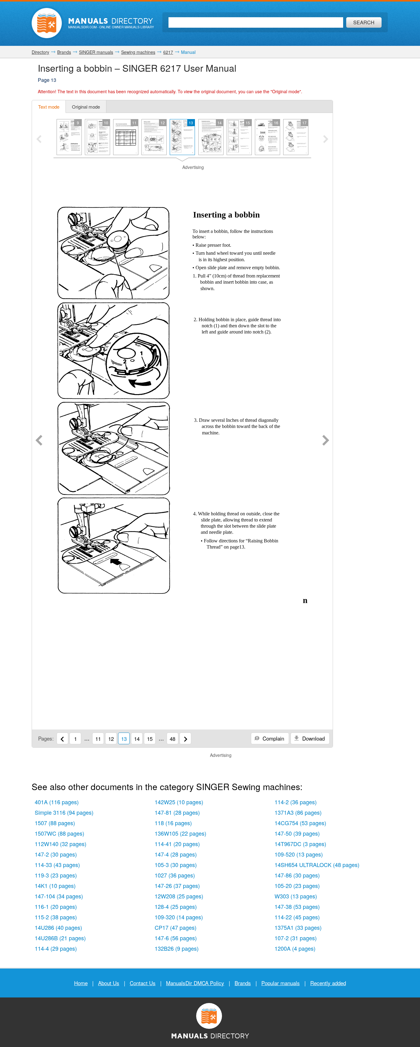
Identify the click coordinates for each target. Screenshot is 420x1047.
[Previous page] (39, 441)
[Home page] (47, 23)
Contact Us (143, 983)
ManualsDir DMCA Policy (195, 983)
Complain (272, 738)
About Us (108, 983)
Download (313, 738)
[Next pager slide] (325, 139)
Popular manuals (280, 983)
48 (172, 738)
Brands (243, 983)
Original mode (86, 106)
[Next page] (325, 441)
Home (81, 983)
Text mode (48, 106)
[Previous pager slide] (39, 139)
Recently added (328, 983)
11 (98, 738)
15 (150, 738)
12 (111, 738)
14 (137, 738)
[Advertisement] (182, 178)
